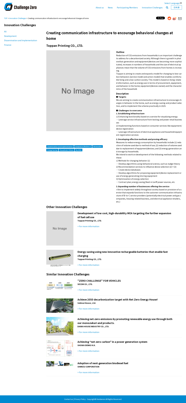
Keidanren (101, 399)
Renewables (97, 146)
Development (10, 36)
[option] (78, 93)
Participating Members (127, 7)
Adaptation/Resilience (83, 146)
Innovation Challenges (152, 7)
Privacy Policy (80, 399)
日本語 (176, 7)
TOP (5, 18)
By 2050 (78, 150)
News (110, 7)
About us (100, 7)
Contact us (68, 399)
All (5, 31)
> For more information (88, 226)
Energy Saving (52, 150)
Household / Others (66, 150)
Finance (7, 44)
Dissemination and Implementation (20, 40)
